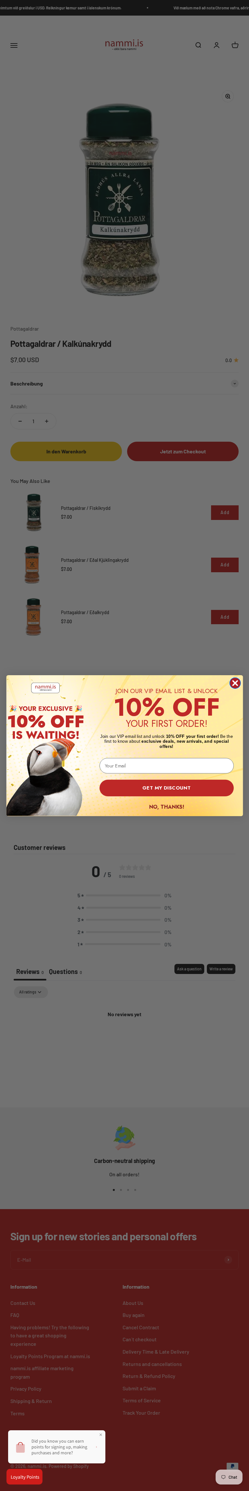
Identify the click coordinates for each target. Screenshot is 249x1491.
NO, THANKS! (166, 806)
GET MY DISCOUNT (166, 787)
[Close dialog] (235, 682)
